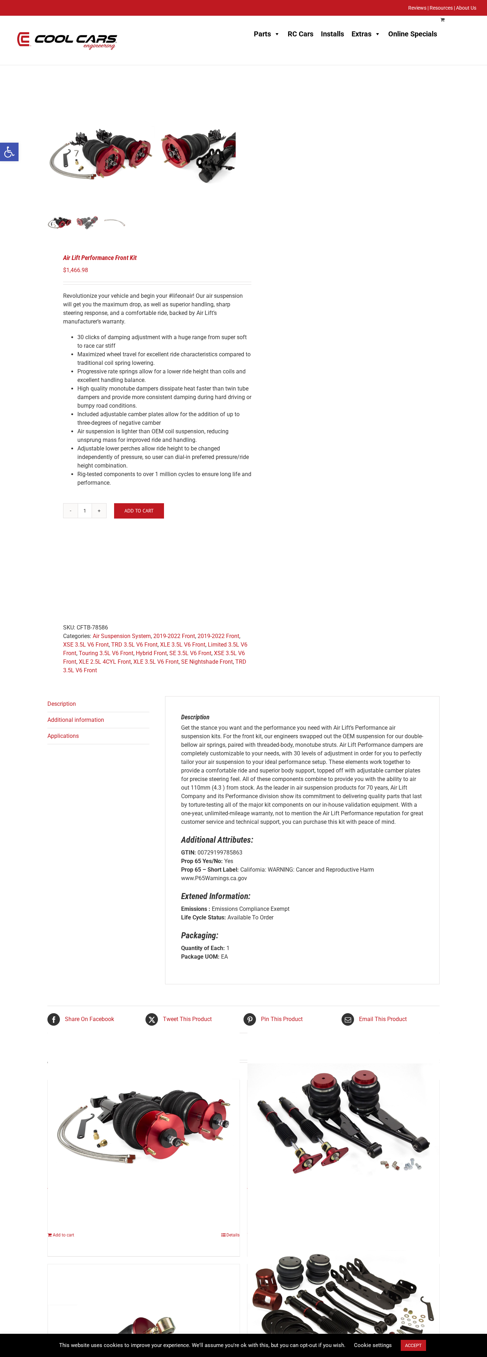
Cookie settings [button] (373, 1345)
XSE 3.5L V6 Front (86, 644)
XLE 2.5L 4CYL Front (105, 661)
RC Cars (300, 34)
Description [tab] (61, 703)
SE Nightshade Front (207, 661)
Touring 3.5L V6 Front (106, 653)
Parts (262, 34)
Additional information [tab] (75, 719)
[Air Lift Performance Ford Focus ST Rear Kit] (343, 1126)
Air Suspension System (122, 636)
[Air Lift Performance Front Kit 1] (100, 154)
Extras (361, 34)
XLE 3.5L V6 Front (182, 644)
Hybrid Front (151, 653)
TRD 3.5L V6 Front (134, 644)
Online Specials (412, 34)
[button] (9, 152)
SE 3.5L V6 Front (190, 653)
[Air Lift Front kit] (144, 1126)
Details (233, 1235)
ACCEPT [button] (413, 1345)
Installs (332, 34)
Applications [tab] (63, 736)
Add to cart (139, 510)
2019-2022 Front (174, 636)
